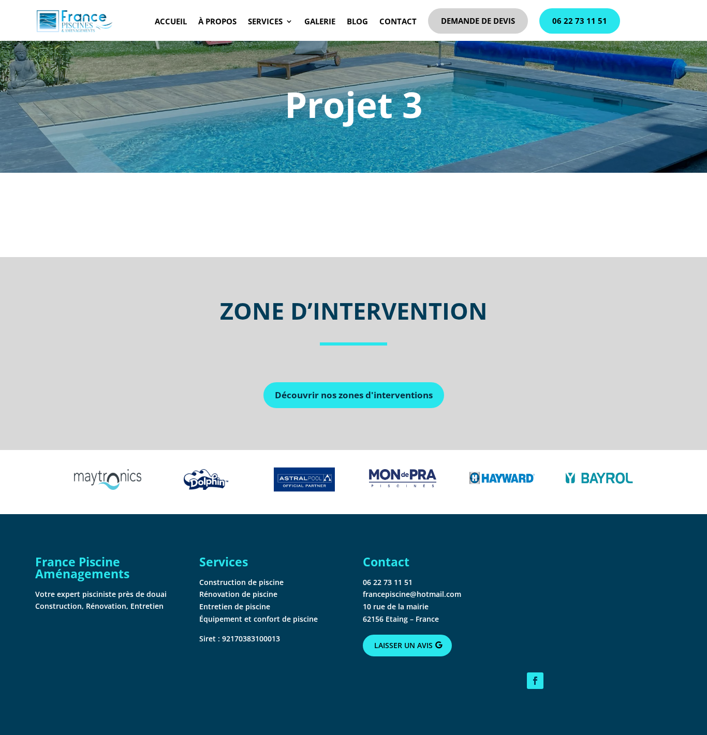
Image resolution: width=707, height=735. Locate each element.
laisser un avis (403, 645)
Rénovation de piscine (238, 594)
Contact (398, 21)
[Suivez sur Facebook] (535, 680)
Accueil (171, 21)
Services (265, 21)
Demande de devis (478, 21)
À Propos (217, 21)
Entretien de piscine (234, 606)
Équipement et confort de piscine (258, 619)
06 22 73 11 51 (579, 21)
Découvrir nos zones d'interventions (354, 395)
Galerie (319, 21)
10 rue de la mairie (396, 606)
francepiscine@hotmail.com (412, 594)
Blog (357, 21)
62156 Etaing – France (401, 619)
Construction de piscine (241, 582)
